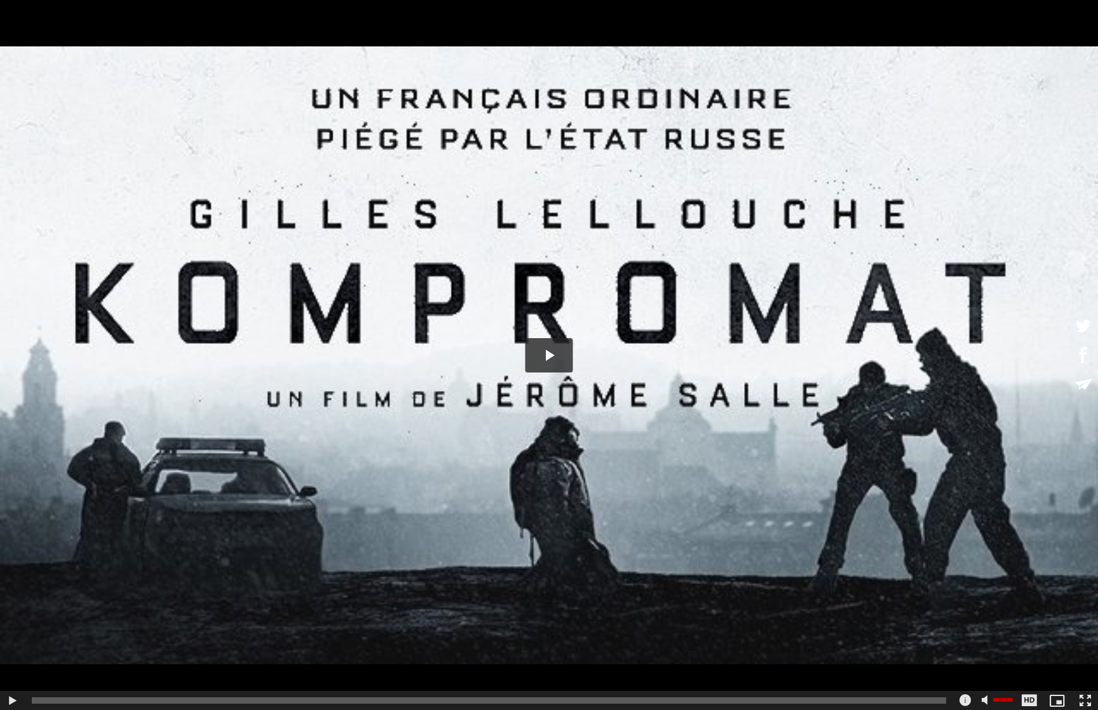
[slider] (489, 700)
